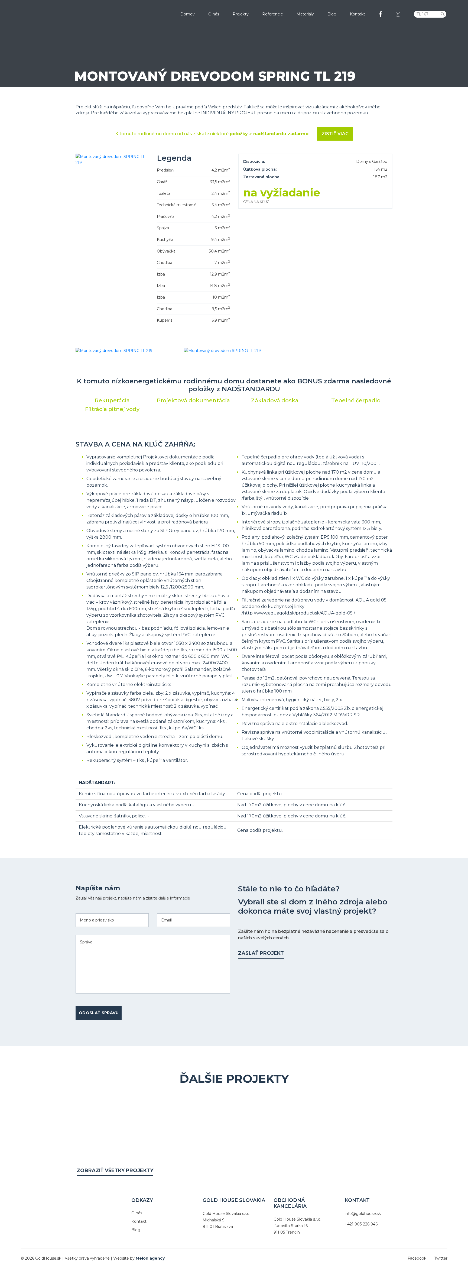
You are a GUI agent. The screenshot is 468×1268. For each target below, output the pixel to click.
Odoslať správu (99, 1012)
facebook (417, 1258)
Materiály (305, 14)
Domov (187, 14)
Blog (331, 14)
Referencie (272, 14)
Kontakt (357, 14)
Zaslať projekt (261, 953)
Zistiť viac (335, 133)
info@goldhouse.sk (363, 1213)
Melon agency (150, 1258)
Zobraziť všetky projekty (115, 1170)
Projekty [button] (241, 14)
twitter (440, 1258)
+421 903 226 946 (361, 1224)
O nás (213, 14)
